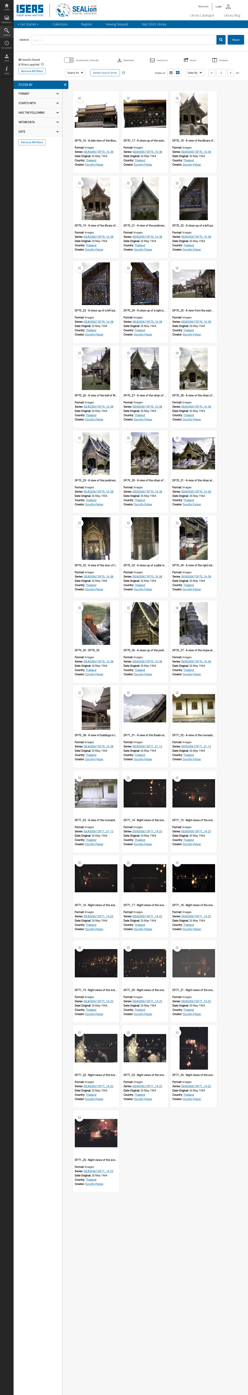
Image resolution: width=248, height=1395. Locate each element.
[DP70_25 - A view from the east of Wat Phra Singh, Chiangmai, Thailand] (193, 283)
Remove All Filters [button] (32, 71)
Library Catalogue (202, 15)
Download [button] (125, 60)
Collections (59, 24)
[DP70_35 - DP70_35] (96, 623)
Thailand (91, 160)
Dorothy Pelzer (94, 164)
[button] (221, 39)
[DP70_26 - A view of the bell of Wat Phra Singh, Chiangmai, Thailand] (96, 368)
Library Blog (232, 15)
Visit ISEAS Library (154, 24)
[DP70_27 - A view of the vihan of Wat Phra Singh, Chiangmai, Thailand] (145, 368)
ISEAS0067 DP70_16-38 (98, 151)
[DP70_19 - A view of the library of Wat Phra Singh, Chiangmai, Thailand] (96, 198)
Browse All (7, 22)
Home (6, 9)
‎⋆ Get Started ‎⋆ (28, 24)
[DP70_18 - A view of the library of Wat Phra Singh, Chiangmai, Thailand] (193, 114)
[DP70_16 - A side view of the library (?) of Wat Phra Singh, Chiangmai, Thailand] (96, 114)
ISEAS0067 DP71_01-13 (147, 746)
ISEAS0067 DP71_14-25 (147, 831)
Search (6, 35)
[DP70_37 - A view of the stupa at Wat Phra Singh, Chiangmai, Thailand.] (193, 623)
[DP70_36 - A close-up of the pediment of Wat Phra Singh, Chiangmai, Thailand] (145, 623)
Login (6, 61)
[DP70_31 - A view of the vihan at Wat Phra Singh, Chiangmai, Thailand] (193, 453)
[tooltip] (123, 73)
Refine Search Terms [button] (105, 72)
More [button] (6, 73)
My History (7, 48)
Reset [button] (235, 39)
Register (86, 24)
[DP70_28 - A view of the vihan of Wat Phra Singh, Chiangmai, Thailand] (193, 368)
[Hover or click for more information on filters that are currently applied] (42, 64)
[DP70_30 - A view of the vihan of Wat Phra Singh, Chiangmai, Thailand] (145, 453)
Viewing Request (117, 24)
